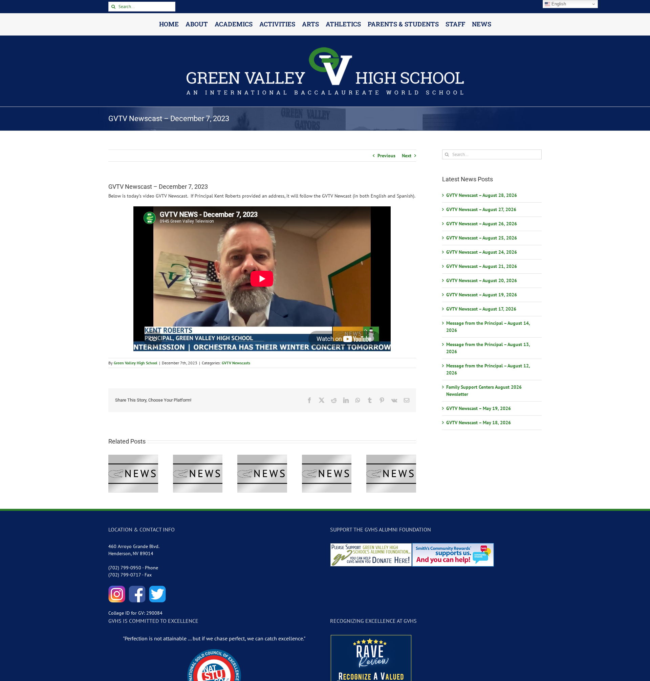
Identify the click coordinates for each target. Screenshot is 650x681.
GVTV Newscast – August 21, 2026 (481, 266)
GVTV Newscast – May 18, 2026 (478, 422)
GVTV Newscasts (236, 362)
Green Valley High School (135, 362)
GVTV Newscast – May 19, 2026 (478, 408)
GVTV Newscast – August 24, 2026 (481, 252)
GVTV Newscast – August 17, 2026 (481, 309)
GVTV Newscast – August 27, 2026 (481, 209)
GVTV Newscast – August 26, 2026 (481, 224)
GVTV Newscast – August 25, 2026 (481, 238)
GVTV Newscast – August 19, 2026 (481, 295)
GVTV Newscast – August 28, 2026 (481, 195)
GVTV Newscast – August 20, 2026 (481, 280)
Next (406, 156)
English (558, 3)
